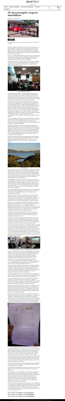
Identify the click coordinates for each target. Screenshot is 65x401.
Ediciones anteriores (27, 7)
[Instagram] (59, 9)
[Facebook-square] (58, 7)
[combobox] (52, 8)
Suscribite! (7, 9)
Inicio (5, 7)
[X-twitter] (60, 7)
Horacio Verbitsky (14, 7)
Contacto (37, 7)
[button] (9, 40)
